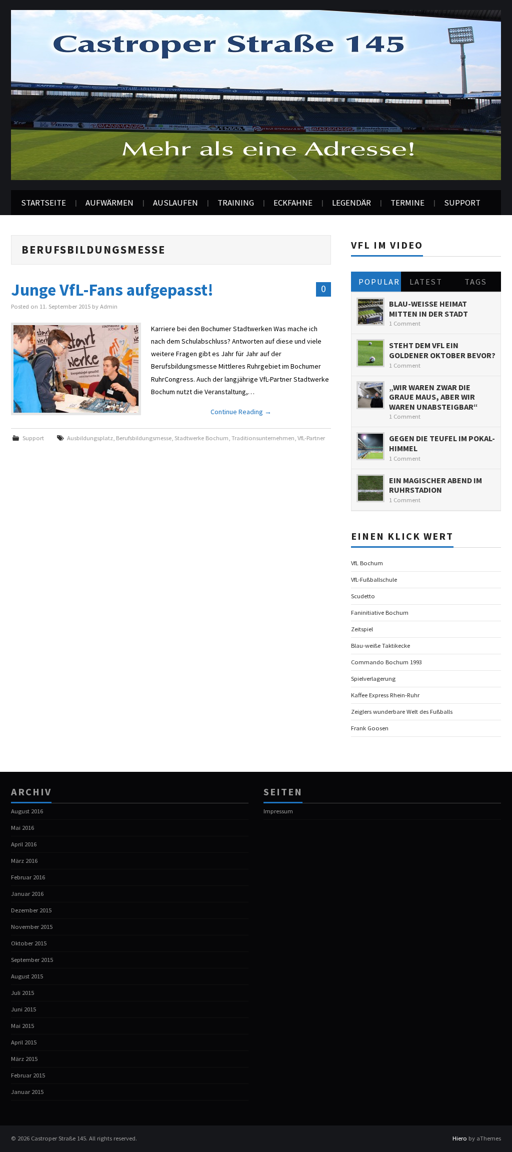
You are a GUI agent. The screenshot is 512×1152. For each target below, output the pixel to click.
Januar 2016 (27, 893)
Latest (426, 282)
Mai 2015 (22, 1025)
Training (236, 202)
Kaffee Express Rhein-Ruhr (385, 695)
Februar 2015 (28, 1075)
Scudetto (363, 596)
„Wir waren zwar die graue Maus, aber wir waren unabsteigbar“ (433, 397)
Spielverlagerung (373, 678)
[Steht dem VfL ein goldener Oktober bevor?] (370, 353)
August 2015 (27, 976)
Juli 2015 (22, 992)
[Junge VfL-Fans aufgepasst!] (76, 369)
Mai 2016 (22, 827)
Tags (475, 282)
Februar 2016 (28, 877)
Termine (407, 202)
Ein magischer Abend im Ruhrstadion (435, 485)
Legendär (351, 202)
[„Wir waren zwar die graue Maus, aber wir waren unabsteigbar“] (370, 395)
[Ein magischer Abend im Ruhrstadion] (370, 488)
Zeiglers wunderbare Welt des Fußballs (401, 711)
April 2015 (23, 1042)
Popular (379, 282)
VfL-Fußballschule (374, 579)
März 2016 (24, 860)
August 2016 (27, 811)
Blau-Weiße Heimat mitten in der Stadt (428, 309)
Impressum (278, 811)
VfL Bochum (367, 563)
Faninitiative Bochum (379, 612)
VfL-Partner (311, 438)
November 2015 (31, 926)
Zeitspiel (362, 629)
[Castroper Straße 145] (256, 94)
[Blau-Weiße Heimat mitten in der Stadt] (370, 311)
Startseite (43, 202)
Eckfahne (293, 202)
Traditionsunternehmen (263, 438)
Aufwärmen (110, 202)
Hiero (459, 1138)
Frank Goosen (369, 728)
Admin (109, 306)
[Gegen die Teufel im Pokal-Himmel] (370, 446)
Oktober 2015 (28, 943)
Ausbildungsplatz (90, 438)
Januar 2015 (27, 1091)
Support (462, 202)
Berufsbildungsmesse (144, 438)
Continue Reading (241, 411)
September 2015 (32, 959)
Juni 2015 (23, 1009)
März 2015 (24, 1058)
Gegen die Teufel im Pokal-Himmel (442, 443)
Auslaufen (175, 202)
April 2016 (23, 844)
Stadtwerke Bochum (201, 438)
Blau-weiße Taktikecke (380, 645)
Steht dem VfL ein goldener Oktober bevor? (442, 350)
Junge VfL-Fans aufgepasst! (112, 289)
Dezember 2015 (31, 910)
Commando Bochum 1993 (386, 662)
